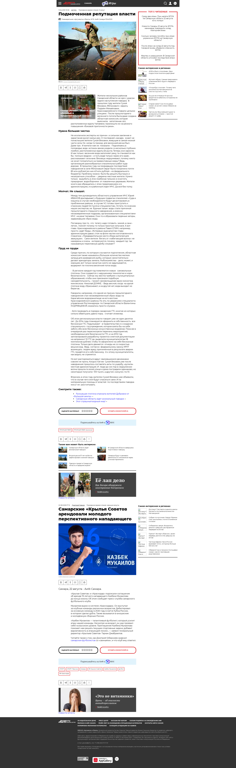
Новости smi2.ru (67, 498)
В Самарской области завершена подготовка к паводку (120, 449)
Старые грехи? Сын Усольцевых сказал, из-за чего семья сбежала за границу (162, 106)
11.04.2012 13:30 (64, 10)
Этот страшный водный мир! (90, 401)
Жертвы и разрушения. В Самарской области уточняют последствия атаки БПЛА (158, 58)
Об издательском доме (87, 720)
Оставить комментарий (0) (118, 411)
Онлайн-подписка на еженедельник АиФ (146, 720)
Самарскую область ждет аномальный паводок (100, 399)
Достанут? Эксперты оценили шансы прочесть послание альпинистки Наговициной (163, 511)
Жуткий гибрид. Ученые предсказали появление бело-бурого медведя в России (163, 81)
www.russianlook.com (71, 82)
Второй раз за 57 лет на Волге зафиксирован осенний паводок (81, 456)
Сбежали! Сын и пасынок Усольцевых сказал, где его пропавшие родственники (163, 552)
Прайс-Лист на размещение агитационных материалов (120, 723)
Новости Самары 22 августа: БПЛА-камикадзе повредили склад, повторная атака (158, 28)
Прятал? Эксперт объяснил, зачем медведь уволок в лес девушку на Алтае (162, 536)
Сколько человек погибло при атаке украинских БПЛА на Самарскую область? (157, 38)
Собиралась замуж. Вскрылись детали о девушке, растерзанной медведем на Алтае (161, 527)
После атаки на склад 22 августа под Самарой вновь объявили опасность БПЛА (157, 48)
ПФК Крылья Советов (67, 576)
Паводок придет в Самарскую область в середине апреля (80, 464)
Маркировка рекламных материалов (92, 726)
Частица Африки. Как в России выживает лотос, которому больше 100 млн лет (162, 544)
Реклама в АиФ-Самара (87, 723)
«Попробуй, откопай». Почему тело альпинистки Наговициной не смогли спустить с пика (162, 89)
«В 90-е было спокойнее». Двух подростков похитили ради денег (162, 72)
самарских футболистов (83, 640)
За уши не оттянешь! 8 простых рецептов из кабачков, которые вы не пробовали (163, 98)
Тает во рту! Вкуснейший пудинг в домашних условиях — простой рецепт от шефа (162, 114)
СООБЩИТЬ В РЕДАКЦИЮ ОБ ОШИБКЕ (122, 726)
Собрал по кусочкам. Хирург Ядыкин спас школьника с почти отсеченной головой (163, 519)
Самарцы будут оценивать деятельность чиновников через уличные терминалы (120, 457)
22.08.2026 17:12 (64, 505)
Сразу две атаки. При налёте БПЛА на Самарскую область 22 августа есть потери (158, 18)
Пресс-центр (103, 720)
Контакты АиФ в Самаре (154, 723)
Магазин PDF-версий (119, 720)
